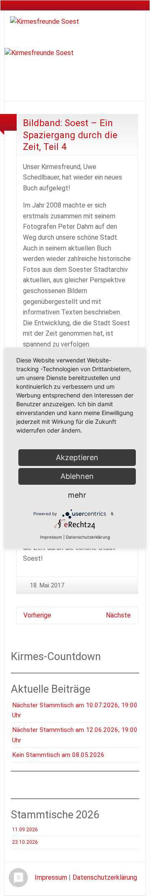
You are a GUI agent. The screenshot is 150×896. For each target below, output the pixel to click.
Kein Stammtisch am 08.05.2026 (58, 755)
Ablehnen (77, 476)
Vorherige (37, 615)
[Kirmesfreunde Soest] (44, 21)
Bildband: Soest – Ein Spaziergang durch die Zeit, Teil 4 (70, 134)
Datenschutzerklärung (104, 877)
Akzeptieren (77, 457)
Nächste (118, 615)
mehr (77, 495)
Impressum (51, 877)
